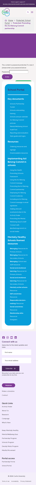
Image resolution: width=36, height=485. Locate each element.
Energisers (13, 319)
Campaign (5, 418)
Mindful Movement (8, 450)
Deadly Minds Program (10, 446)
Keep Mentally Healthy (10, 430)
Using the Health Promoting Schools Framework (16, 173)
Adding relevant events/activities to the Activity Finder (18, 212)
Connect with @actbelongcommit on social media (18, 228)
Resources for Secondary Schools (18, 281)
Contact (5, 395)
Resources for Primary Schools (18, 271)
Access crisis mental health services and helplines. (19, 4)
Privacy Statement (25, 481)
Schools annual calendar (19, 117)
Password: (5, 72)
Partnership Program (9, 438)
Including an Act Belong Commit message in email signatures (19, 202)
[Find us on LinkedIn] (15, 337)
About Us (5, 410)
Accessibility (15, 481)
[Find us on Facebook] (3, 337)
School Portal (7, 466)
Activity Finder (7, 406)
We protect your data (8, 373)
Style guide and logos (17, 136)
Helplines (8, 385)
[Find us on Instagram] (7, 337)
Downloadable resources (19, 153)
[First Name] (16, 352)
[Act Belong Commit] (6, 12)
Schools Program (8, 442)
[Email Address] (16, 360)
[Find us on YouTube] (11, 337)
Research (5, 414)
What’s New (6, 422)
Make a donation (8, 391)
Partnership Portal (8, 462)
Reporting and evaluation (19, 133)
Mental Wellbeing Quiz (10, 434)
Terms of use (5, 481)
